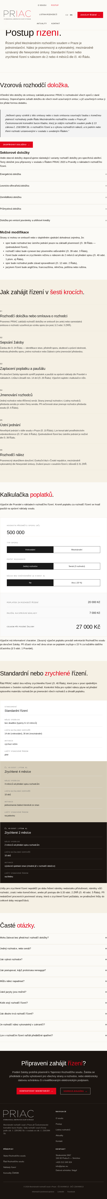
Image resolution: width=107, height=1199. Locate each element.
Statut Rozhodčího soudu (14, 1156)
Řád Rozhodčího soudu (13, 1161)
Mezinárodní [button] (76, 550)
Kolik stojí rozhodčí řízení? (14, 1002)
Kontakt (55, 24)
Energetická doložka (10, 174)
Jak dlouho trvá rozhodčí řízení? (16, 1013)
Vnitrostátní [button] (30, 550)
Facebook (71, 1192)
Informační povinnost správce (43, 1192)
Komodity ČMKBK (11, 1173)
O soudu (42, 5)
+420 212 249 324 (64, 1162)
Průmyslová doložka (10, 208)
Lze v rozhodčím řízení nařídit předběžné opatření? (26, 1035)
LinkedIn (61, 1192)
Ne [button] (30, 583)
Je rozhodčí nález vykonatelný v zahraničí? (22, 1024)
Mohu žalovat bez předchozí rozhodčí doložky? (24, 937)
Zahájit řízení (90, 15)
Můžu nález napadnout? (12, 981)
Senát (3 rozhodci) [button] (77, 566)
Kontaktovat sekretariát (36, 1091)
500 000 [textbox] (15, 532)
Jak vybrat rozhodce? (11, 959)
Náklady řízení (9, 1167)
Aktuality (42, 24)
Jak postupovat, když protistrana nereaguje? (23, 970)
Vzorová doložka (75, 1091)
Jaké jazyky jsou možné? (13, 992)
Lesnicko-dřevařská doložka (14, 185)
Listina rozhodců (48, 14)
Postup (55, 5)
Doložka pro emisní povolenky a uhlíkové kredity (25, 220)
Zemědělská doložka (10, 197)
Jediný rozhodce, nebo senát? (15, 948)
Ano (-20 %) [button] (76, 583)
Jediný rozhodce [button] (30, 566)
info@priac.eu (62, 1166)
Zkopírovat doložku (16, 145)
